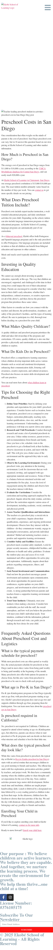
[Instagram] (10, 897)
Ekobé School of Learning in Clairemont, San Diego (26, 180)
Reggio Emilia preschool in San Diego (31, 759)
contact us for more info (29, 825)
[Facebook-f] (3, 897)
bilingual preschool (14, 236)
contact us (39, 190)
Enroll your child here (32, 830)
